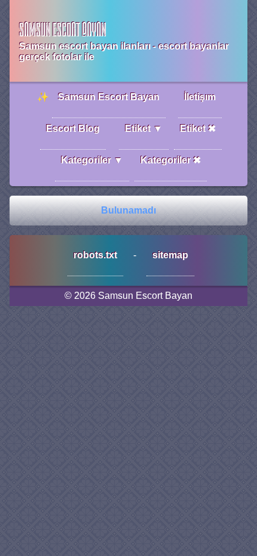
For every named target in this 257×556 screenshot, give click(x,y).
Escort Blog (73, 128)
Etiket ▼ (144, 128)
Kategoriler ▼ (92, 160)
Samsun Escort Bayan (109, 97)
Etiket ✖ (198, 128)
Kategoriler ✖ (170, 160)
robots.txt (95, 255)
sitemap (170, 255)
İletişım (200, 97)
